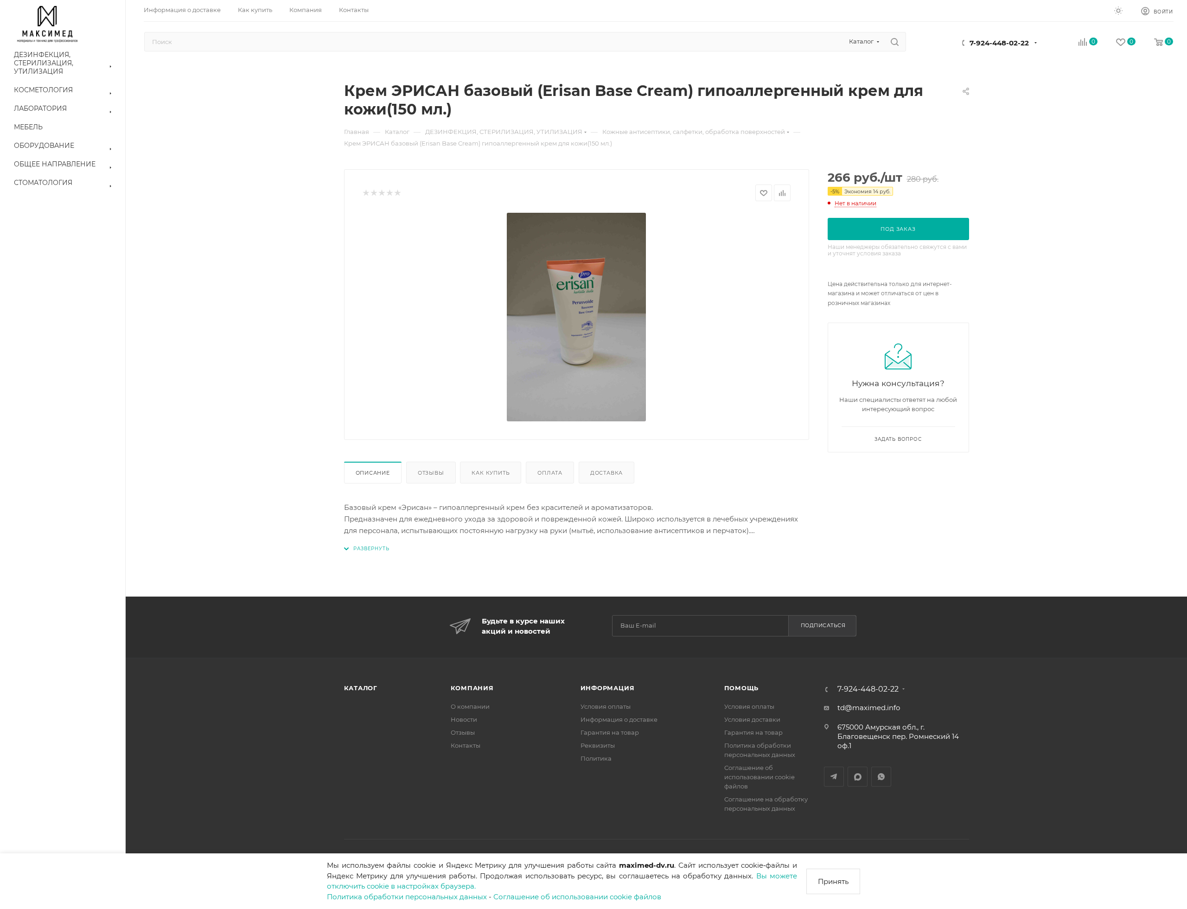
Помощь (741, 688)
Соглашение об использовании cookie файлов (577, 896)
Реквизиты (598, 745)
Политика (596, 758)
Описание (373, 473)
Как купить (491, 473)
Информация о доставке (619, 719)
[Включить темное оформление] (1118, 10)
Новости (464, 719)
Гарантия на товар (610, 732)
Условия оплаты (606, 706)
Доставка (606, 473)
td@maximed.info (868, 707)
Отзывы (431, 473)
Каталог (361, 688)
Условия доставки (752, 719)
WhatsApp (881, 777)
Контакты (465, 745)
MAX (858, 777)
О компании (470, 706)
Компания (472, 688)
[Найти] (894, 41)
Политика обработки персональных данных (407, 896)
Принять (833, 881)
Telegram (834, 777)
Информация (608, 688)
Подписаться (823, 625)
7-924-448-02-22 (999, 42)
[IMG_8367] (576, 317)
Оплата (549, 473)
